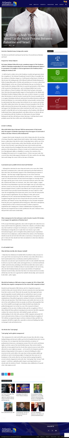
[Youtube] (56, 430)
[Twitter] (6, 374)
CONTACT (61, 4)
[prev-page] (2, 418)
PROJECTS (42, 4)
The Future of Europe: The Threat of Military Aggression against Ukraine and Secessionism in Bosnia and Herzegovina (7, 397)
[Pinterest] (9, 374)
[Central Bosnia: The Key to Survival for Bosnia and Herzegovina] (23, 406)
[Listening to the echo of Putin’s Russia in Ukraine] (23, 388)
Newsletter (5, 31)
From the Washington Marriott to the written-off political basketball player (37, 414)
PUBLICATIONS (50, 4)
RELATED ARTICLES (6, 381)
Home (30, 4)
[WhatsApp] (12, 374)
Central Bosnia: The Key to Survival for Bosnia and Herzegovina (22, 414)
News (56, 4)
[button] (66, 4)
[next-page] (4, 418)
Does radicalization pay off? (7, 412)
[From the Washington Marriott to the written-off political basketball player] (38, 406)
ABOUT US (36, 4)
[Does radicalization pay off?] (8, 406)
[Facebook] (2, 374)
